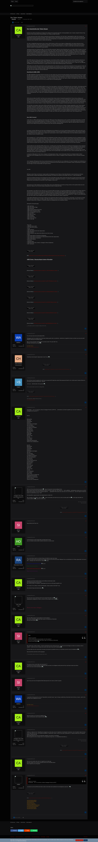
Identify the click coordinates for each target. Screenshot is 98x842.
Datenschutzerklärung (22, 840)
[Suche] (86, 1)
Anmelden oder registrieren (78, 1)
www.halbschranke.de (31, 399)
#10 (85, 578)
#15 (85, 678)
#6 (85, 486)
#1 (85, 26)
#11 (85, 595)
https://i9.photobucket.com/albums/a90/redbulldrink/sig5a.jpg (40, 797)
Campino (29, 383)
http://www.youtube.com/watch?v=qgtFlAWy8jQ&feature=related (45, 323)
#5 (85, 407)
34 (21, 22)
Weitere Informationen (79, 840)
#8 (85, 537)
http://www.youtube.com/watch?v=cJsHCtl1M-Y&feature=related (45, 302)
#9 (85, 555)
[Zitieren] (85, 329)
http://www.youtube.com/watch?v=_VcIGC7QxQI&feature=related (45, 270)
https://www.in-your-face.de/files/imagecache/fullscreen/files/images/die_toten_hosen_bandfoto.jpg (46, 255)
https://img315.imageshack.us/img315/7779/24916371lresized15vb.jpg (42, 396)
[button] (14, 830)
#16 (85, 694)
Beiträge (14, 344)
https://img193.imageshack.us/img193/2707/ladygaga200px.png (73, 512)
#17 (85, 713)
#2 (85, 333)
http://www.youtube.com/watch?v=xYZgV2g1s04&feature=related (45, 291)
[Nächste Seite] (24, 22)
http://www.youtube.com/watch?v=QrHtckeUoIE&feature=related (45, 312)
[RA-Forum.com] (49, 8)
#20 (85, 775)
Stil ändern (86, 836)
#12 (85, 615)
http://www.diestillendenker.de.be (33, 347)
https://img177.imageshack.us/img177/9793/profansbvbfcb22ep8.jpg (57, 369)
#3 (85, 354)
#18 (85, 729)
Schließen (85, 840)
